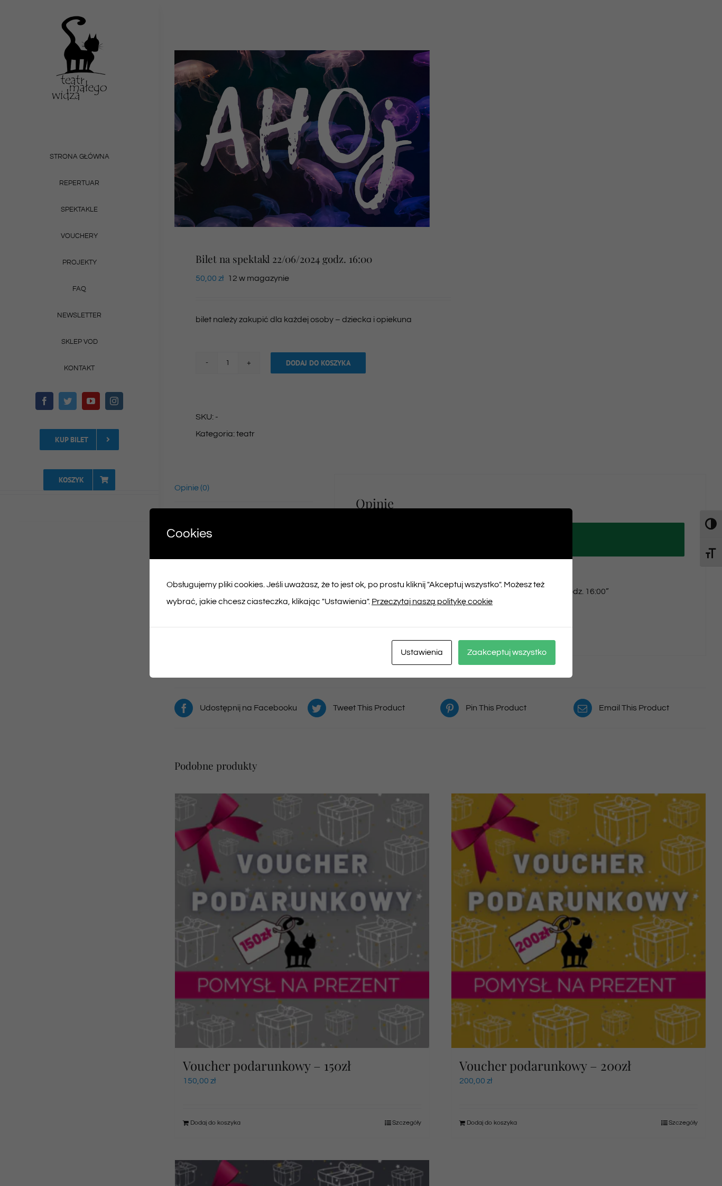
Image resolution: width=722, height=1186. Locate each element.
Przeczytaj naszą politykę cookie (432, 601)
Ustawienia (422, 652)
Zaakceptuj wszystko (507, 652)
